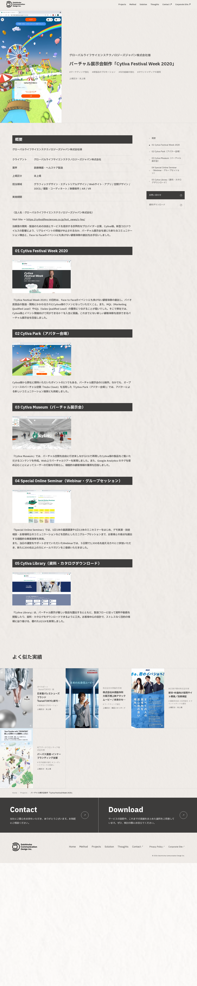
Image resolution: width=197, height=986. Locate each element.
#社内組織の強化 (126, 72)
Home (14, 793)
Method (132, 4)
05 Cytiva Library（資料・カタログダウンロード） (166, 181)
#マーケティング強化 (79, 72)
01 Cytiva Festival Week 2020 (166, 145)
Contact (166, 4)
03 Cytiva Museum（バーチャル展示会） (166, 160)
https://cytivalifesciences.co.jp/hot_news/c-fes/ (55, 219)
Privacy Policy (157, 846)
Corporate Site (181, 4)
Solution (143, 4)
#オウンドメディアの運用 (149, 72)
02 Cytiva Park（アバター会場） (166, 151)
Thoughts (154, 4)
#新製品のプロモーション (104, 72)
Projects (122, 4)
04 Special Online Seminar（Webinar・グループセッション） (165, 170)
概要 (154, 138)
